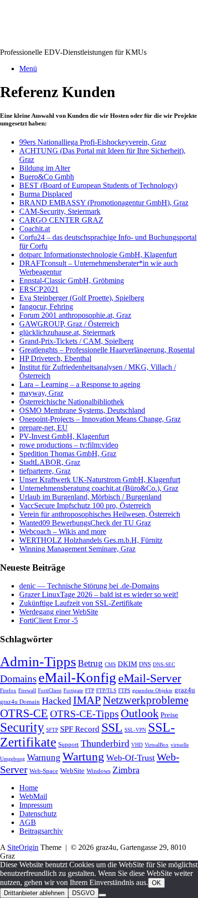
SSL (112, 728)
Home (28, 788)
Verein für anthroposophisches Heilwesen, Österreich (99, 514)
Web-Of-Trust (130, 757)
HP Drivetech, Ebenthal (55, 358)
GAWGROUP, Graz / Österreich (69, 324)
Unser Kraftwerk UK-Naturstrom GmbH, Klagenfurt (99, 479)
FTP (89, 690)
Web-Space (43, 770)
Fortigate (73, 690)
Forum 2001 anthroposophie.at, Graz (75, 315)
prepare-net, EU (43, 428)
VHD (137, 745)
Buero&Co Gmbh (46, 177)
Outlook (140, 713)
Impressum (35, 805)
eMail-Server (149, 678)
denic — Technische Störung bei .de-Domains (89, 586)
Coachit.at (34, 228)
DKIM (127, 664)
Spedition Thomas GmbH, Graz (67, 453)
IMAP (87, 700)
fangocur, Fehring (46, 306)
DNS (145, 664)
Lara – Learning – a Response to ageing (79, 384)
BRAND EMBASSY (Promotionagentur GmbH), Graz (103, 203)
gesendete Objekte (152, 690)
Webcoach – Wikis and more (62, 531)
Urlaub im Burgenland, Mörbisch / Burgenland (90, 497)
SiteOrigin (22, 847)
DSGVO (83, 893)
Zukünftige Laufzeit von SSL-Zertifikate (80, 603)
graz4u (184, 690)
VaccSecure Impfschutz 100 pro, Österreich (85, 505)
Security (22, 727)
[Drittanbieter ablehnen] (102, 895)
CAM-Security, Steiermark (59, 211)
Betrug (90, 663)
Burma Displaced (45, 194)
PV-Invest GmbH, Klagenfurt (64, 436)
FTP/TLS (106, 690)
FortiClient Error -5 (48, 620)
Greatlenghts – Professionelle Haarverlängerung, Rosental (107, 350)
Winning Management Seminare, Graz (77, 549)
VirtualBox (157, 745)
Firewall (27, 690)
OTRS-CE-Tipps (84, 714)
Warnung (44, 757)
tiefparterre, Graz (45, 471)
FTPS (124, 690)
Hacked (56, 700)
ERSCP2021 (39, 289)
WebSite (72, 770)
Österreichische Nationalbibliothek (71, 402)
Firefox (8, 690)
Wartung (83, 756)
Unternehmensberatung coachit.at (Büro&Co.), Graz (98, 488)
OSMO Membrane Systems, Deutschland (82, 410)
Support (68, 744)
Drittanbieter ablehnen (34, 893)
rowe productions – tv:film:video (68, 445)
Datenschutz (38, 814)
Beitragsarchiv (41, 831)
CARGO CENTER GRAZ (61, 220)
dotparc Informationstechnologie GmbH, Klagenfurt (98, 254)
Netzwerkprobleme (145, 700)
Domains (18, 679)
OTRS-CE (24, 713)
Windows (99, 770)
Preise (169, 715)
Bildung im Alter (44, 168)
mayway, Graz (41, 393)
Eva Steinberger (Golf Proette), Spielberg (81, 298)
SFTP (52, 730)
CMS (110, 664)
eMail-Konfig (77, 677)
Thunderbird (105, 743)
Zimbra (125, 770)
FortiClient (50, 690)
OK (156, 882)
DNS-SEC (164, 664)
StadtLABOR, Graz (49, 462)
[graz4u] (25, 36)
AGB (27, 822)
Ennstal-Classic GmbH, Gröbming (71, 280)
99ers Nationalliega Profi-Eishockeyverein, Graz (92, 142)
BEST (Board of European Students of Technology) (98, 185)
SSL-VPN (135, 730)
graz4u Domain (20, 701)
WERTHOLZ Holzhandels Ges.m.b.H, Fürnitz (90, 540)
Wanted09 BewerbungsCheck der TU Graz (85, 523)
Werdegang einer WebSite (58, 612)
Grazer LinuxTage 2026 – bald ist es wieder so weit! (98, 594)
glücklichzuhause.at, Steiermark (67, 332)
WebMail (33, 796)
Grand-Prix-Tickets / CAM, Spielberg (76, 341)
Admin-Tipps (38, 661)
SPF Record (79, 729)
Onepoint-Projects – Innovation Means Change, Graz (100, 419)
